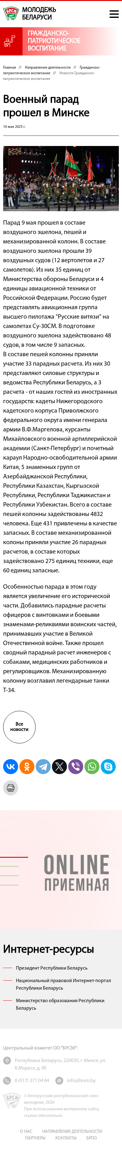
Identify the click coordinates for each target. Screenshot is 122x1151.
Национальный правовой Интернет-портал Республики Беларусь (63, 984)
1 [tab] (14, 857)
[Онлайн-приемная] (77, 871)
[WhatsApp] (91, 766)
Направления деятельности (48, 68)
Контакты (65, 1138)
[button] (114, 14)
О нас (26, 1131)
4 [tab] (14, 885)
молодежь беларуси (39, 14)
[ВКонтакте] (10, 766)
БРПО (91, 1138)
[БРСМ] (11, 13)
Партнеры (35, 1138)
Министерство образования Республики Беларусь (60, 1004)
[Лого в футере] (12, 1100)
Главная (9, 68)
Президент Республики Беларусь (52, 968)
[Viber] (75, 766)
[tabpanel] (76, 871)
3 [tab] (14, 876)
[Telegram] (43, 766)
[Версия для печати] (10, 787)
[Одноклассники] (26, 766)
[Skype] (108, 766)
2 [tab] (14, 866)
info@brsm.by (81, 1080)
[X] (59, 766)
